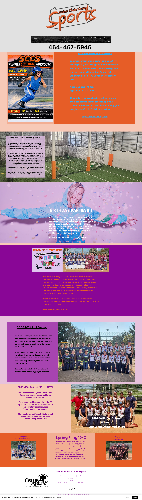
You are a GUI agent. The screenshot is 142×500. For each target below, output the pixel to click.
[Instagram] (69, 489)
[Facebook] (67, 489)
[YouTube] (74, 489)
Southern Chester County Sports (71, 471)
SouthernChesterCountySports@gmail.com (68, 237)
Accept (135, 497)
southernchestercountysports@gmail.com (71, 476)
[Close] (140, 497)
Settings (127, 497)
